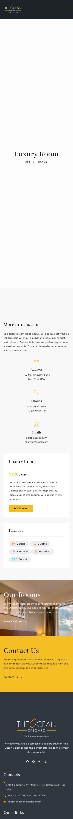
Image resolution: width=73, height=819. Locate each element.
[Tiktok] (45, 761)
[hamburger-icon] (67, 9)
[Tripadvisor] (39, 761)
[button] (7, 310)
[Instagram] (33, 761)
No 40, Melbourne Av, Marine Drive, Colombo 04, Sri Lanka (34, 786)
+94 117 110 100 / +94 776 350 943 (27, 795)
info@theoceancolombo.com (24, 801)
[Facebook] (27, 761)
